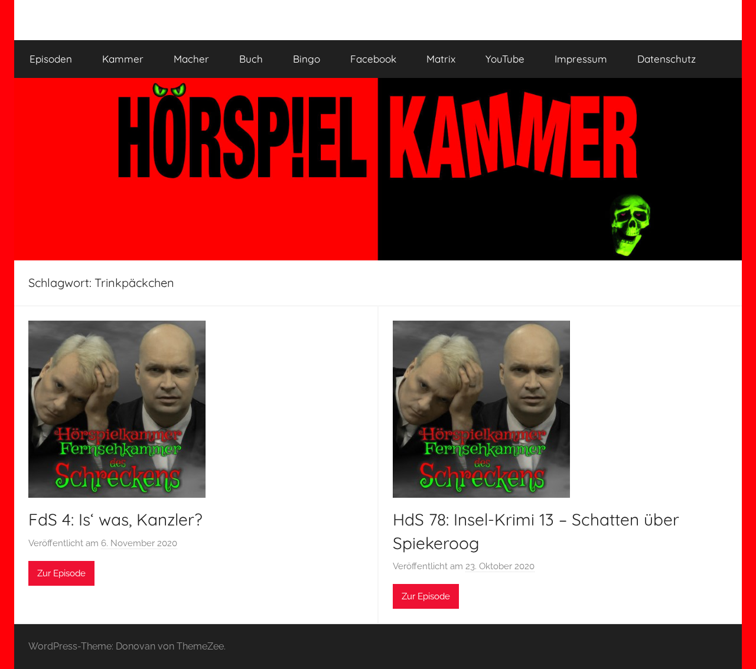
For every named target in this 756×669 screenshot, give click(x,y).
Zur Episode (61, 573)
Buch (251, 59)
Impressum (581, 59)
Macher (191, 59)
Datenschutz (666, 59)
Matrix (440, 59)
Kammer (123, 59)
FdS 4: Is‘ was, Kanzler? (115, 519)
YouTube (504, 59)
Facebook (373, 59)
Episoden (51, 59)
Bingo (306, 59)
